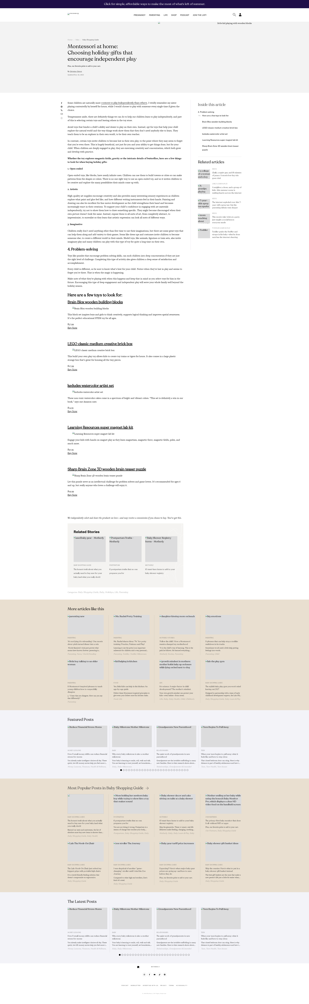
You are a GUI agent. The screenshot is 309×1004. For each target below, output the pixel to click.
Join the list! (199, 15)
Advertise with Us (150, 985)
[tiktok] (160, 975)
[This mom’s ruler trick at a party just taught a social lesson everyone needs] (204, 218)
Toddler (126, 654)
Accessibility (181, 985)
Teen (203, 750)
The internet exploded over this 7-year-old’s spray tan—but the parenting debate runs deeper (226, 205)
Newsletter (136, 985)
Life (166, 15)
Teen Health (211, 766)
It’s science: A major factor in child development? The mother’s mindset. (175, 688)
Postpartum (119, 817)
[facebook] (149, 975)
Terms (171, 985)
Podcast (184, 15)
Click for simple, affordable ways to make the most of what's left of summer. (154, 4)
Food (116, 683)
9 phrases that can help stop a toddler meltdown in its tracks (221, 643)
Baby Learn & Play (232, 699)
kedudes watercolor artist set (91, 385)
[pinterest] (165, 975)
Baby (77, 40)
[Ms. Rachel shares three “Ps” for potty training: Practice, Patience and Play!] (132, 624)
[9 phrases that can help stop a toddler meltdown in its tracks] (223, 624)
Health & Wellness (98, 766)
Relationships (162, 750)
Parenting (154, 15)
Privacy (163, 985)
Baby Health (174, 699)
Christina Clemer (76, 71)
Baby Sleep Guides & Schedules (131, 834)
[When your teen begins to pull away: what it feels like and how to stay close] (221, 736)
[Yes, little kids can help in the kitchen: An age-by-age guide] (132, 670)
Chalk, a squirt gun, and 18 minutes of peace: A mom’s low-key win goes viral (226, 175)
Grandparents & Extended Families (174, 767)
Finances (86, 766)
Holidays (109, 592)
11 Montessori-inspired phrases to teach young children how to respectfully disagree (85, 689)
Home (70, 40)
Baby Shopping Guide (90, 40)
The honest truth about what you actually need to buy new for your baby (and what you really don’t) (88, 573)
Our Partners (211, 817)
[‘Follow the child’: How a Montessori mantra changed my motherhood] (177, 624)
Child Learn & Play (220, 184)
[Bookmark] (61, 118)
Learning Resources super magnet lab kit (100, 427)
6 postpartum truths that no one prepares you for (128, 822)
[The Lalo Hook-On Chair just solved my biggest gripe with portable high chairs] (86, 852)
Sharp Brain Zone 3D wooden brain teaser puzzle (107, 469)
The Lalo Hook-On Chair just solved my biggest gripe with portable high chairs (84, 870)
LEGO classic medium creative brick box (100, 343)
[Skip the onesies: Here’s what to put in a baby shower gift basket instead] (223, 852)
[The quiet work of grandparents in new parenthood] (176, 736)
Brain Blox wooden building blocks (95, 302)
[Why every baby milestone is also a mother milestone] (132, 736)
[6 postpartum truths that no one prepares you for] (125, 549)
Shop (174, 15)
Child (217, 654)
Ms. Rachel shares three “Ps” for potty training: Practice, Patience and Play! (130, 643)
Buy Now (72, 327)
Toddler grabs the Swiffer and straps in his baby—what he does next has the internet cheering (226, 234)
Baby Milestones (124, 766)
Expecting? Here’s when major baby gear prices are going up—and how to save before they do (177, 871)
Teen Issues (222, 766)
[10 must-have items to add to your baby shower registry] (161, 549)
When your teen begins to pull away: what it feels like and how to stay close (219, 755)
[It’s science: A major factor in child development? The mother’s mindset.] (177, 670)
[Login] (240, 15)
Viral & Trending (89, 654)
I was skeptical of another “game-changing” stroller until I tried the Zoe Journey (130, 871)
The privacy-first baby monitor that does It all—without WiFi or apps (223, 822)
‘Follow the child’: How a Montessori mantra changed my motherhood (174, 643)
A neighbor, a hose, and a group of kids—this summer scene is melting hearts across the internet (226, 190)
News (214, 169)
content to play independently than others (124, 102)
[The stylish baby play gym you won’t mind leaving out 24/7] (223, 670)
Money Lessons (74, 750)
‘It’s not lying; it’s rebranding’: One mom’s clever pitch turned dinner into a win (85, 643)
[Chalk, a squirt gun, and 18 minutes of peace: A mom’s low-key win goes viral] (204, 174)
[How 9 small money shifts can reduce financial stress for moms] (87, 736)
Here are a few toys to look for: (215, 115)
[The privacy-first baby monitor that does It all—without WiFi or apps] (223, 804)
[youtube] (155, 975)
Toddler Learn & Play (221, 228)
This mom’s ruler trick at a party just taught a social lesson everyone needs (226, 220)
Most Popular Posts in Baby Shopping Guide (105, 788)
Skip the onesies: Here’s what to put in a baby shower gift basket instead (222, 870)
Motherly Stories (167, 638)
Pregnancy (139, 15)
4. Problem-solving (206, 111)
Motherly (163, 817)
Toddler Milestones (138, 654)
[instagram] (144, 975)
